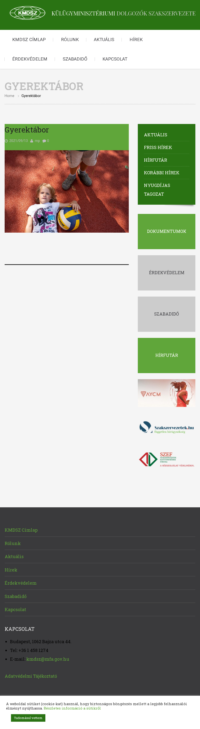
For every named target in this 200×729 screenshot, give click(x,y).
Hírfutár (155, 160)
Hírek (136, 39)
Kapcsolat (114, 59)
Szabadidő (75, 59)
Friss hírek (158, 147)
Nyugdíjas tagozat (157, 189)
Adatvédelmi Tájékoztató (31, 676)
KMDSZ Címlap (29, 39)
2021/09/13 (18, 141)
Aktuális (104, 39)
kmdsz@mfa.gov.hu (47, 659)
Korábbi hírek (162, 173)
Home (9, 96)
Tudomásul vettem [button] (28, 718)
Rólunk (70, 39)
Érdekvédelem (29, 59)
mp (37, 141)
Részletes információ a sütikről (72, 708)
